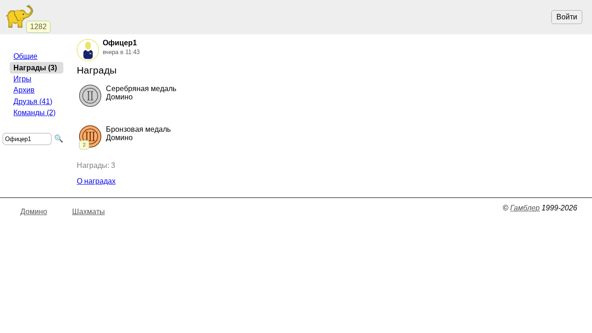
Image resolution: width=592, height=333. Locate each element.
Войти (566, 17)
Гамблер (525, 208)
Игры (22, 79)
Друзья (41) (32, 101)
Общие (25, 56)
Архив (24, 90)
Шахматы (88, 212)
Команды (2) (34, 113)
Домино (33, 212)
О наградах (96, 181)
